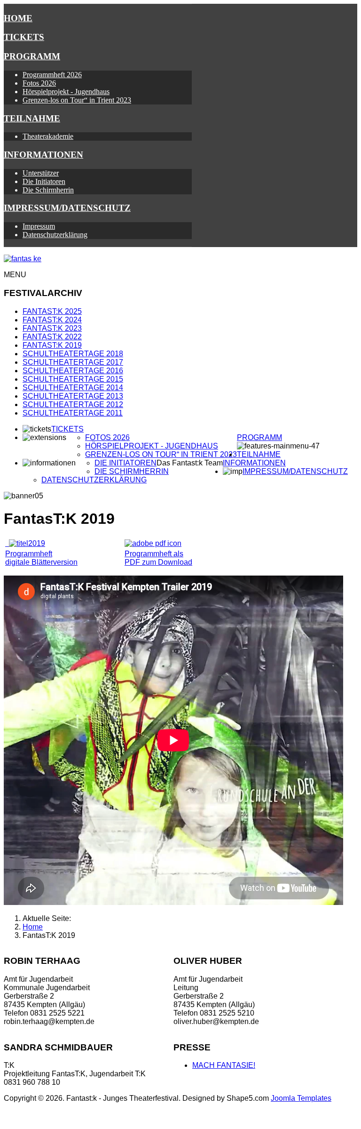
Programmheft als (154, 554)
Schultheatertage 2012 (73, 404)
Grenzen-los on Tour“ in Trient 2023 (77, 100)
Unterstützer (41, 173)
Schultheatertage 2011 (73, 413)
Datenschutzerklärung (55, 235)
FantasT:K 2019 (52, 345)
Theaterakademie (48, 136)
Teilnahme (32, 118)
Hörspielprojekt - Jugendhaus (66, 92)
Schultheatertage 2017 (73, 362)
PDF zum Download (158, 562)
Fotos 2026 (39, 83)
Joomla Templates (301, 1098)
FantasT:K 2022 (52, 337)
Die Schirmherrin (48, 190)
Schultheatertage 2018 (73, 354)
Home (18, 18)
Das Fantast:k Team (190, 463)
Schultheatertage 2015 (73, 379)
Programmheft (28, 554)
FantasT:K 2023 (52, 328)
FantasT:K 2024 (52, 320)
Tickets (24, 37)
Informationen (43, 155)
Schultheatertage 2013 (73, 396)
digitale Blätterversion (41, 562)
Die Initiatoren (44, 181)
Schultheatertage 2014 (73, 388)
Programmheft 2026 (52, 75)
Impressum (39, 226)
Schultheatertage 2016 (73, 371)
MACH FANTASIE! (223, 1065)
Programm (32, 56)
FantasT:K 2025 (52, 311)
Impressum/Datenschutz (67, 208)
